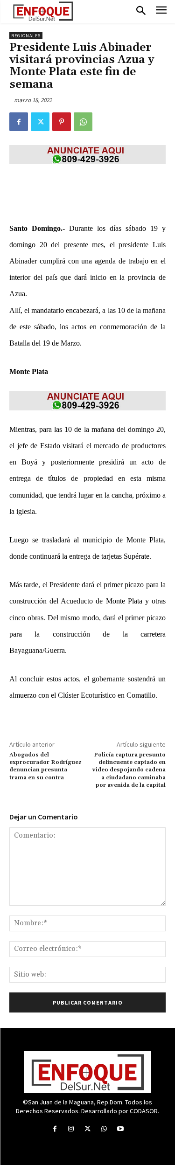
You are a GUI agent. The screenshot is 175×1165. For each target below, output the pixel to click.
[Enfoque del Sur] (43, 11)
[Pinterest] (61, 121)
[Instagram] (71, 1129)
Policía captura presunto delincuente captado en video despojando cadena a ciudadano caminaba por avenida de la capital (129, 770)
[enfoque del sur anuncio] (87, 154)
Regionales (26, 36)
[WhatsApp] (83, 121)
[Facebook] (18, 121)
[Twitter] (40, 121)
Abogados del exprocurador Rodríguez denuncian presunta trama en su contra (45, 766)
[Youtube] (120, 1129)
